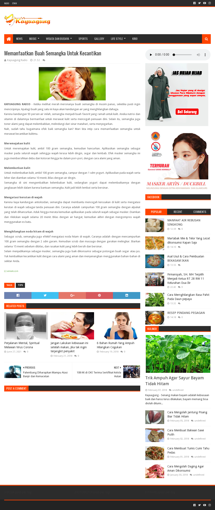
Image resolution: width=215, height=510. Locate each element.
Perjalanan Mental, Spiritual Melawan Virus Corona (21, 345)
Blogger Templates (51, 505)
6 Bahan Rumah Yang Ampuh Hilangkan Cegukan (115, 345)
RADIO (6, 3)
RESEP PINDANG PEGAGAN (186, 312)
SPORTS (83, 38)
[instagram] (209, 3)
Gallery (99, 38)
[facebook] (195, 3)
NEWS (19, 38)
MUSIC (33, 38)
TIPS (20, 285)
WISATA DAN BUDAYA (57, 38)
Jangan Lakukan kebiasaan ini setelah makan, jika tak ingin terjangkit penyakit (69, 347)
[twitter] (199, 3)
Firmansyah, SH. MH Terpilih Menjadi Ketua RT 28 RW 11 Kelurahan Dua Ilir (185, 278)
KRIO (135, 38)
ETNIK (14, 3)
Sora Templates (27, 505)
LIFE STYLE (117, 38)
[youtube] (204, 3)
